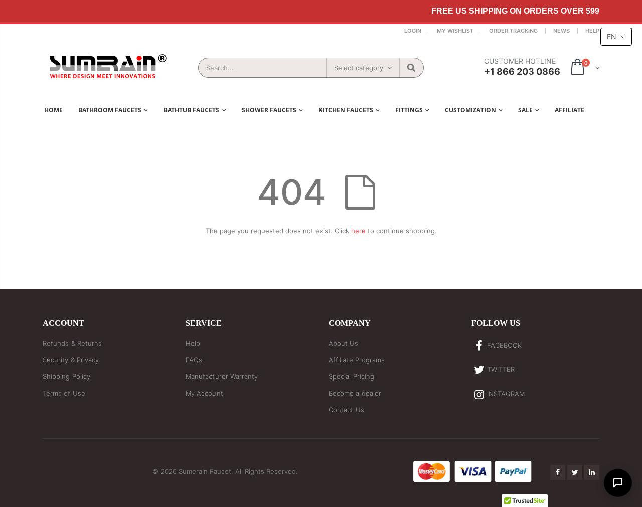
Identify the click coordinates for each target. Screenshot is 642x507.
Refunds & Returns (72, 343)
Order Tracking (513, 30)
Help (592, 30)
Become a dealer (355, 393)
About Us (344, 343)
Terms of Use (64, 393)
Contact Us (346, 410)
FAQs (194, 360)
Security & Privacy (71, 360)
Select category (358, 68)
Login (412, 30)
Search (411, 67)
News (561, 30)
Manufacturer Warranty (222, 376)
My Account (204, 393)
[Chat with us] (618, 483)
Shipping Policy (66, 376)
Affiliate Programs (357, 360)
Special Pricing (351, 376)
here (358, 231)
